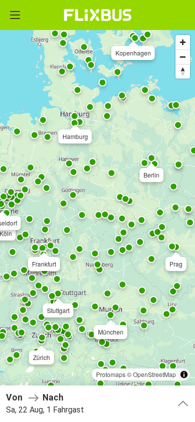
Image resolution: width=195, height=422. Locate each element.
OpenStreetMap (154, 374)
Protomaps (111, 374)
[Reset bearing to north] (183, 71)
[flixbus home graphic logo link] (97, 15)
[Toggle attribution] (184, 374)
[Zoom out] (183, 57)
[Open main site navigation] (15, 15)
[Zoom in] (183, 42)
